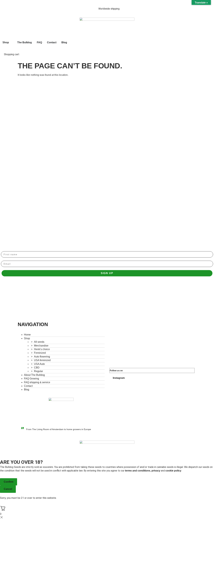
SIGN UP (107, 273)
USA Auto (39, 364)
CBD (36, 367)
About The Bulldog (34, 375)
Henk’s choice (42, 349)
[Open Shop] (11, 42)
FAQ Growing (31, 378)
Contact (28, 386)
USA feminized (42, 360)
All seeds (39, 342)
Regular (38, 371)
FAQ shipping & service (37, 382)
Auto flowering (42, 356)
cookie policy (173, 470)
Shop (27, 338)
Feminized (40, 352)
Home (27, 334)
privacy (155, 470)
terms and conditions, (138, 470)
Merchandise (41, 345)
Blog (26, 389)
